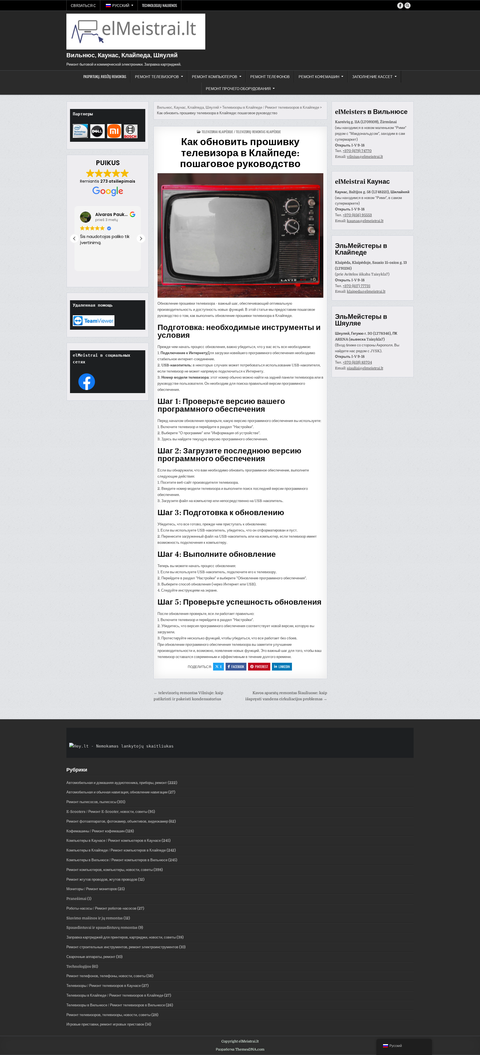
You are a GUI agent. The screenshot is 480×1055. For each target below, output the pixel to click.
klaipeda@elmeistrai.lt (366, 291)
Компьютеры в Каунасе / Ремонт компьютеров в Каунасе (113, 840)
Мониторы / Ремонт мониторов (91, 889)
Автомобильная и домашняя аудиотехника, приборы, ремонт (116, 783)
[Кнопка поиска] (407, 6)
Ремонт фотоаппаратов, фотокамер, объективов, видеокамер (117, 821)
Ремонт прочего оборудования (238, 88)
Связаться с (83, 5)
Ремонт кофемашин (319, 76)
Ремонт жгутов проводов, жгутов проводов (101, 879)
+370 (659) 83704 (357, 362)
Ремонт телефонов (270, 76)
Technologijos (78, 966)
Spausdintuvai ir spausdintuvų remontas (102, 927)
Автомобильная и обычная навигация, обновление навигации (117, 792)
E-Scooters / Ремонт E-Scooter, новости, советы (106, 812)
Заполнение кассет (372, 76)
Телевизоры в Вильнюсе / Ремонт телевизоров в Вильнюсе (115, 1005)
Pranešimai (76, 899)
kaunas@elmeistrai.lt (365, 221)
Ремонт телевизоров (157, 76)
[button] (141, 238)
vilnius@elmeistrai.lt (365, 157)
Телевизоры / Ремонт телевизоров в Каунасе (103, 986)
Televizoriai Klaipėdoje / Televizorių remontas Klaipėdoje (241, 131)
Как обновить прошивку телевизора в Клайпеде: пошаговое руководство (240, 153)
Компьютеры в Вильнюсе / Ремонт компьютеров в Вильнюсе (117, 860)
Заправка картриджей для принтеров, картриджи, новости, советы (121, 937)
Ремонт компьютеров (214, 76)
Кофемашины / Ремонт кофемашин (95, 831)
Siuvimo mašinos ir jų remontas (94, 918)
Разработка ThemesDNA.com (240, 1049)
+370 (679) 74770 (357, 151)
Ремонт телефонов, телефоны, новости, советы (106, 976)
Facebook (237, 666)
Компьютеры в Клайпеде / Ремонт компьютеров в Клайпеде (116, 850)
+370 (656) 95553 (357, 215)
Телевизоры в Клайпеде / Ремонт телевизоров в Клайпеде (114, 995)
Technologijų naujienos (159, 5)
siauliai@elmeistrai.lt (365, 368)
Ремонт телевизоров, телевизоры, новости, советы (108, 1015)
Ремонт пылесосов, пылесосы (91, 802)
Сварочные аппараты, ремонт (90, 957)
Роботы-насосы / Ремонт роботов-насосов (101, 908)
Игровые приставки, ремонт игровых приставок (105, 1024)
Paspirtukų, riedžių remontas (104, 76)
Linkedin (284, 666)
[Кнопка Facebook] (400, 6)
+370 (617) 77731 (356, 286)
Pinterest (261, 666)
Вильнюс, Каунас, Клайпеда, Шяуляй (122, 55)
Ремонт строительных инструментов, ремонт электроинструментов (122, 947)
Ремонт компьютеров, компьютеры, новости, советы (109, 870)
